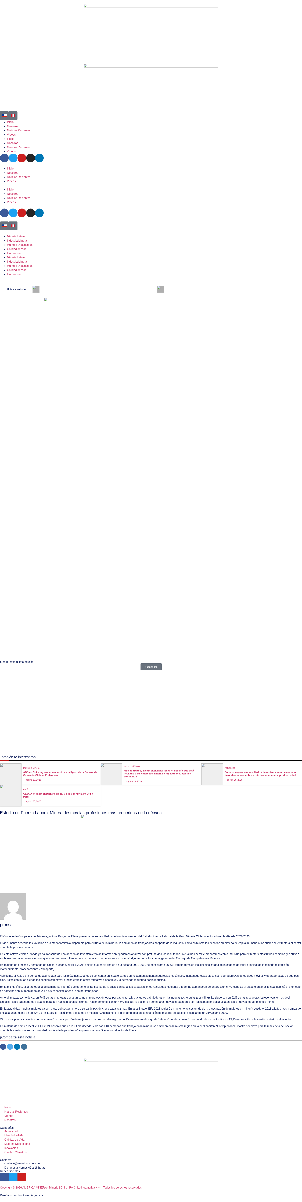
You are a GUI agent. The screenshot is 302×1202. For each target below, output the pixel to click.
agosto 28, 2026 (33, 780)
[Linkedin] (39, 213)
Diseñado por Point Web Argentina (21, 1195)
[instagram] (24, 1047)
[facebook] (3, 1047)
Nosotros (12, 172)
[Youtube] (21, 213)
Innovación (14, 253)
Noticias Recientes (18, 176)
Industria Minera (17, 240)
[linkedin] (17, 1047)
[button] (151, 185)
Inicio (10, 168)
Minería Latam (16, 236)
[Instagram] (30, 213)
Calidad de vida (17, 249)
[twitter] (10, 1047)
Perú (25, 789)
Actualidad (230, 768)
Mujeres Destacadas (20, 244)
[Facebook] (4, 213)
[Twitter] (13, 213)
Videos (11, 181)
